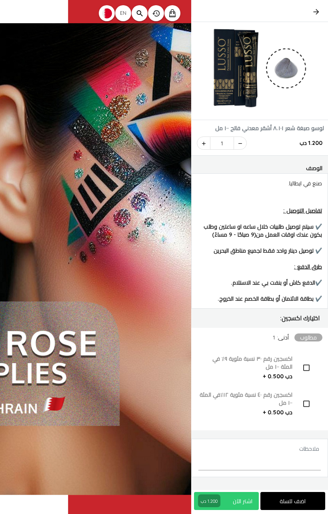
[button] (259, 318)
